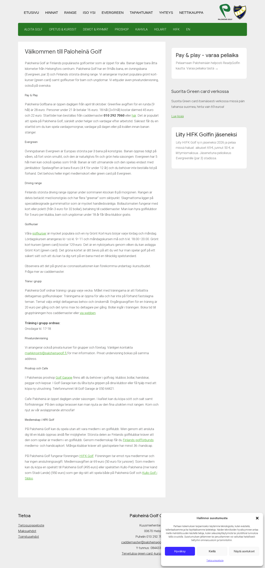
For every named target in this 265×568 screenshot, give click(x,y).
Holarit (160, 29)
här (134, 115)
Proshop (122, 29)
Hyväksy (180, 551)
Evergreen (113, 13)
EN (188, 29)
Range (70, 13)
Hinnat (51, 13)
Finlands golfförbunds (138, 440)
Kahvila (141, 29)
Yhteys (166, 13)
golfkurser (39, 233)
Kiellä (212, 551)
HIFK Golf (86, 456)
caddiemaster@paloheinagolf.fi (143, 542)
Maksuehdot (27, 531)
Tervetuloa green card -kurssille (143, 553)
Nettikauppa (191, 13)
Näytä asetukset (244, 551)
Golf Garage (64, 377)
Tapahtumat (141, 13)
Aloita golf (33, 29)
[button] (257, 518)
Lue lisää (177, 116)
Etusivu (31, 13)
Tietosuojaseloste (214, 560)
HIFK (176, 29)
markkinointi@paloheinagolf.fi (46, 353)
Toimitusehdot (28, 537)
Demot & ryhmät (95, 29)
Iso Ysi (89, 13)
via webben (88, 313)
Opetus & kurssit (62, 29)
